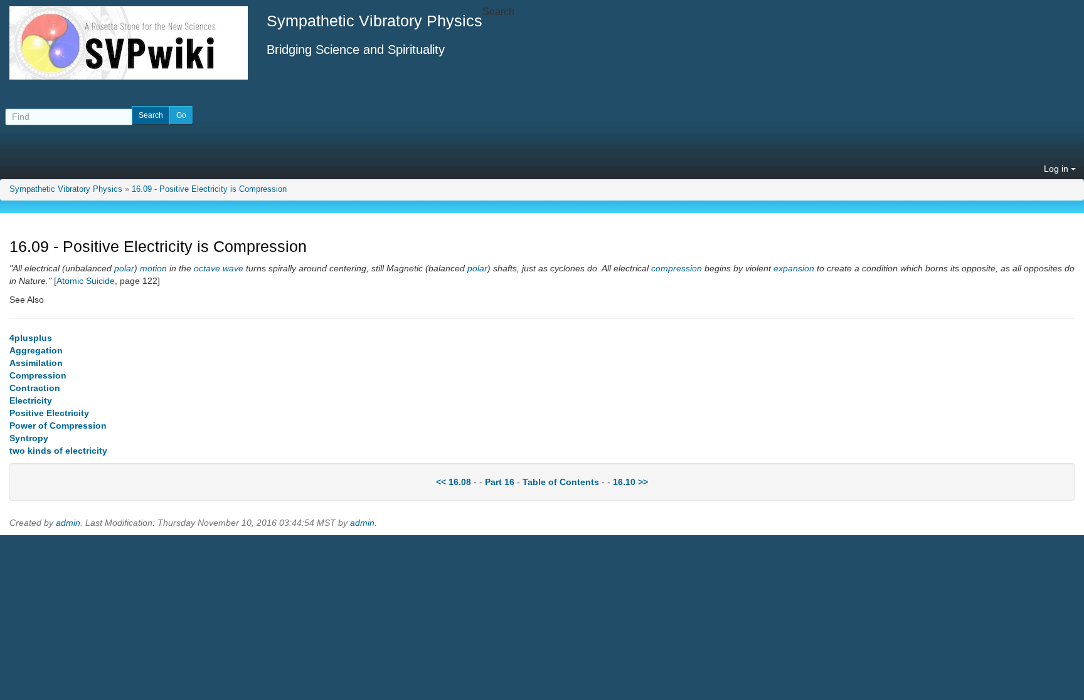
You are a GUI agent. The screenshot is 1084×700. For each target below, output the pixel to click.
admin (68, 523)
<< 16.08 (453, 482)
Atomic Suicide (85, 281)
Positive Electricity (49, 413)
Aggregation (36, 350)
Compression (37, 375)
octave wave (218, 268)
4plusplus (30, 338)
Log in (1057, 169)
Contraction (34, 388)
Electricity (30, 400)
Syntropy (28, 438)
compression (676, 268)
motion (153, 268)
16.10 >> (630, 482)
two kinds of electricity (58, 451)
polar (124, 268)
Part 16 (499, 482)
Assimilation (36, 363)
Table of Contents (561, 482)
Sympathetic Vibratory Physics (65, 189)
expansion (793, 268)
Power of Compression (58, 426)
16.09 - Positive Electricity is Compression (209, 189)
